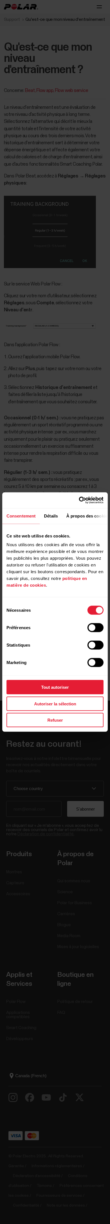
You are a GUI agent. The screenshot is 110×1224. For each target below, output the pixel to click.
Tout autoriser (55, 687)
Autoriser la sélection (55, 703)
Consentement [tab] (21, 515)
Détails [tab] (51, 515)
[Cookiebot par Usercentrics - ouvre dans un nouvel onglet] (79, 500)
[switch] (95, 627)
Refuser (55, 720)
